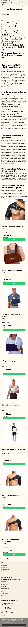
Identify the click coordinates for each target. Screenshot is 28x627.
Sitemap (3, 597)
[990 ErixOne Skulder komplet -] (14, 211)
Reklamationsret (5, 590)
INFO (14, 239)
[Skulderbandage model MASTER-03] (14, 434)
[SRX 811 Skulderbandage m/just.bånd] (14, 524)
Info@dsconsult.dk (8, 613)
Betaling (3, 583)
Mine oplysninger (5, 569)
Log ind (3, 571)
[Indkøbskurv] (23, 2)
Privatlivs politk (5, 588)
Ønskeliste (4, 567)
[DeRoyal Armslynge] (14, 346)
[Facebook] (2, 615)
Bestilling (3, 581)
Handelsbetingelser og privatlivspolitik (10, 579)
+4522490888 (7, 609)
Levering (3, 586)
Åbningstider (4, 593)
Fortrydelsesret (5, 584)
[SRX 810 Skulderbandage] (14, 480)
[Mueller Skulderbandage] (14, 390)
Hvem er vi (4, 595)
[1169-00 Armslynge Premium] (14, 255)
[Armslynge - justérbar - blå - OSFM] (14, 299)
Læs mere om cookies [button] (7, 622)
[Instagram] (5, 615)
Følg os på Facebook (6, 577)
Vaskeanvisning (5, 591)
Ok (14, 624)
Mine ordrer (4, 565)
